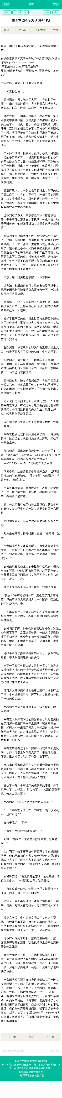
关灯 (56, 12)
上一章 (12, 1037)
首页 (56, 4)
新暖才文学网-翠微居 (26, 1061)
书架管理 (40, 29)
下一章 (50, 1037)
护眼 (47, 12)
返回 (6, 4)
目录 (55, 29)
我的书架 (43, 1061)
